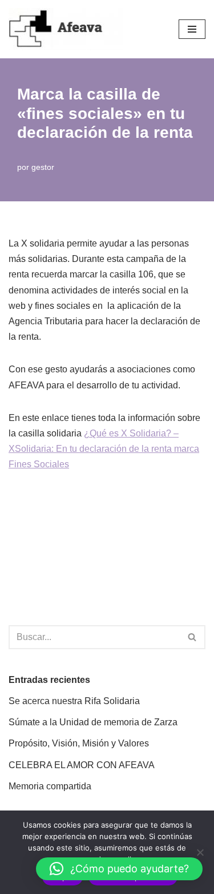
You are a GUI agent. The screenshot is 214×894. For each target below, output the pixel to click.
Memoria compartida (50, 786)
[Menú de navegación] (192, 29)
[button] (119, 868)
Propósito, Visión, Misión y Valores (79, 743)
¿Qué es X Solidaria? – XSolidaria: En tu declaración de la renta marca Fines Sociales (104, 448)
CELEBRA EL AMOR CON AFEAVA (82, 765)
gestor (42, 167)
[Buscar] (192, 637)
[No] (199, 852)
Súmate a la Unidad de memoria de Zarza (93, 722)
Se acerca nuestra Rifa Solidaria (74, 701)
